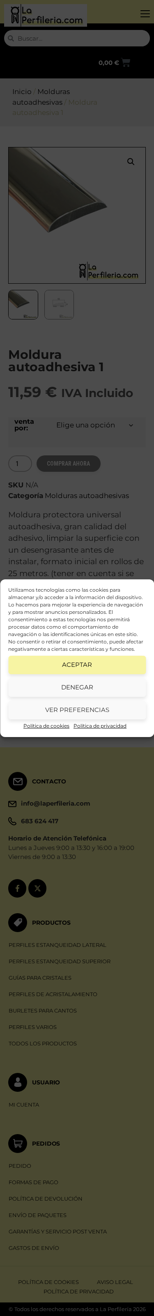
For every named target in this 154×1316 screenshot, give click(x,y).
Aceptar (77, 664)
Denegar (77, 687)
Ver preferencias (77, 710)
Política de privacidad (100, 726)
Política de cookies (46, 726)
